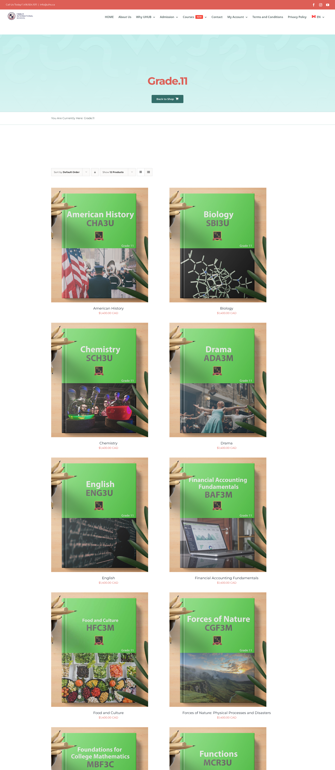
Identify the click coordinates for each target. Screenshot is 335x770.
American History (108, 308)
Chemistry (108, 443)
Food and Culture (108, 713)
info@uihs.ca (47, 4)
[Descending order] (95, 172)
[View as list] (148, 172)
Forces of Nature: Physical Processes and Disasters (226, 713)
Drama (227, 443)
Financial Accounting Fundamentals (226, 578)
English (108, 578)
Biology (226, 308)
